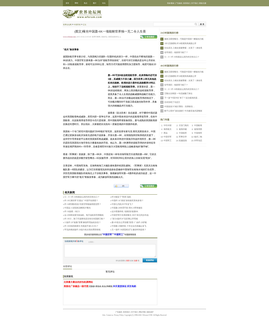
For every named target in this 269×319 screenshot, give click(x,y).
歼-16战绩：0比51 (72, 211)
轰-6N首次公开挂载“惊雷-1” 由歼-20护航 (129, 222)
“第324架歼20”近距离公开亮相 (125, 219)
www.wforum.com (69, 37)
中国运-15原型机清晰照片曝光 (77, 208)
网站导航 (142, 312)
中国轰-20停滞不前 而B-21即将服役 (127, 208)
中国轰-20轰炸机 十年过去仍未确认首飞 (129, 226)
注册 (135, 261)
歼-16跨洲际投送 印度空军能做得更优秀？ (82, 204)
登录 (128, 261)
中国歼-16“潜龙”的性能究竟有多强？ (127, 201)
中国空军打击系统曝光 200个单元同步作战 (130, 215)
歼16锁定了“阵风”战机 (121, 197)
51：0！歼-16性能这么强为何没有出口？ (81, 197)
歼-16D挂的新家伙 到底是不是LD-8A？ (81, 226)
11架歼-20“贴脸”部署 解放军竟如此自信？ (82, 222)
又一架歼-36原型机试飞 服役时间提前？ (129, 230)
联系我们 (126, 312)
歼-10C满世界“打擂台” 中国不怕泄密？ (81, 201)
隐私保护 (150, 312)
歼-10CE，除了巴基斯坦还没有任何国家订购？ (84, 219)
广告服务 (118, 312)
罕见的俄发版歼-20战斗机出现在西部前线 (82, 230)
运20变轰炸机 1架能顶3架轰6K (125, 211)
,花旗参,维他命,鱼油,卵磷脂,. (100, 286)
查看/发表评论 (113, 37)
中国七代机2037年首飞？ (122, 204)
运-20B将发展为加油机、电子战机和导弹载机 (84, 215)
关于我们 (134, 312)
